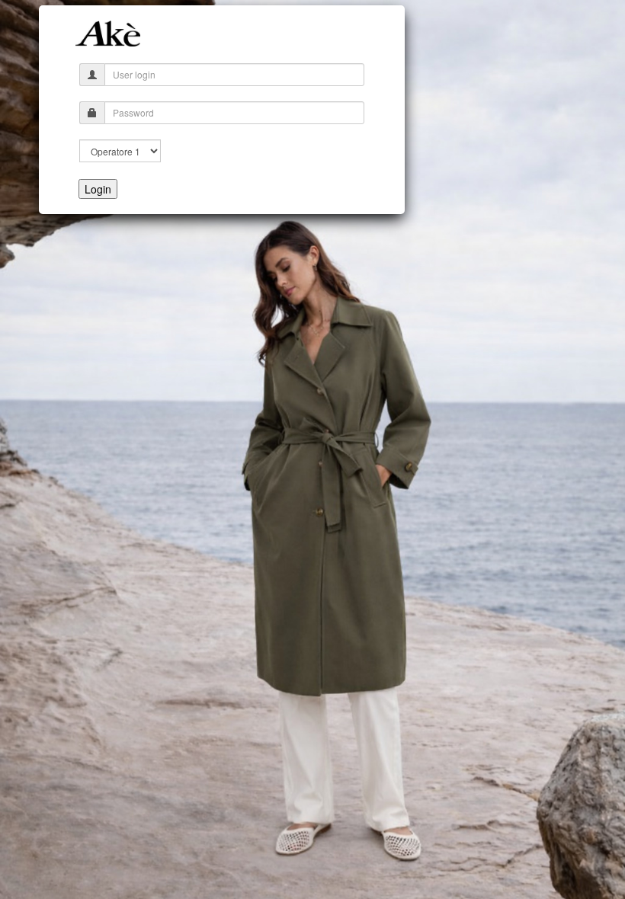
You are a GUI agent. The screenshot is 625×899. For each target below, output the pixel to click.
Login (98, 189)
